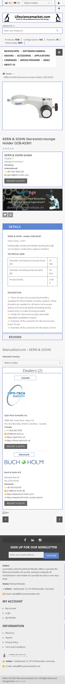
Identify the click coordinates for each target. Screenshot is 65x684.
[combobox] (32, 31)
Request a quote (16, 180)
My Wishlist (10, 617)
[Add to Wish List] (5, 214)
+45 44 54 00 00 (13, 487)
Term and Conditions (15, 647)
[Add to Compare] (10, 214)
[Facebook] (25, 540)
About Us (9, 633)
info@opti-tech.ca (15, 433)
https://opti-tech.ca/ (15, 437)
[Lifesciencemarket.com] (32, 540)
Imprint (8, 637)
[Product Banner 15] (32, 199)
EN (10, 3)
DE (18, 3)
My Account (58, 3)
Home (9, 73)
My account (10, 608)
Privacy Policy (11, 642)
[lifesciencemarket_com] (40, 540)
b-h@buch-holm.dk (15, 490)
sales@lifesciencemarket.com (26, 593)
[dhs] (32, 512)
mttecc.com (20, 681)
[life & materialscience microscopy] (32, 17)
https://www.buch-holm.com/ (20, 494)
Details (14, 227)
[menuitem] (11, 51)
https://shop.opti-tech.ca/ (18, 440)
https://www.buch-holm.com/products (24, 497)
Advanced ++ (8, 25)
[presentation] (32, 226)
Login (59, 9)
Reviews (15, 337)
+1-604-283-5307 (14, 430)
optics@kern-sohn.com (17, 175)
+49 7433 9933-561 (15, 171)
